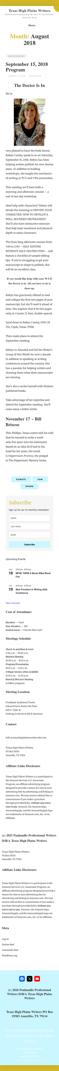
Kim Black (35, 76)
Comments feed (10, 950)
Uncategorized (16, 56)
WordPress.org (9, 955)
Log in (5, 939)
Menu (31, 25)
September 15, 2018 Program (27, 66)
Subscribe (29, 544)
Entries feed (8, 944)
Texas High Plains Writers (30, 10)
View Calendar (13, 602)
